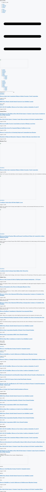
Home (3, 4)
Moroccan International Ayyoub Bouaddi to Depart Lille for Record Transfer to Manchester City (22, 374)
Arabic (5, 76)
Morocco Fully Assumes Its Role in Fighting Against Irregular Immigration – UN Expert (20, 279)
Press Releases (4, 75)
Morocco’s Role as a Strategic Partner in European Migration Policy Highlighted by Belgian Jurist (22, 359)
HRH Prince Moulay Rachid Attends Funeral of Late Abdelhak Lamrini (16, 101)
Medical (3, 72)
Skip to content (2, 0)
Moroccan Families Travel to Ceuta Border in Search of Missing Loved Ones (17, 123)
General (3, 69)
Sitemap (3, 7)
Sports (3, 73)
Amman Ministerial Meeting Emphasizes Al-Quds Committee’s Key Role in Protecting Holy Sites (22, 317)
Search (1, 91)
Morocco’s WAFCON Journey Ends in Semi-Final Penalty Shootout (15, 379)
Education (4, 71)
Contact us (4, 5)
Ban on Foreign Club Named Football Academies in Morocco (14, 389)
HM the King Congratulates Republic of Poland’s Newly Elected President (17, 330)
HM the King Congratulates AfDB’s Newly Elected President (14, 334)
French (5, 78)
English (5, 77)
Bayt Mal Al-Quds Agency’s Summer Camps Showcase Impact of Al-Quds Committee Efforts (21, 119)
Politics (3, 74)
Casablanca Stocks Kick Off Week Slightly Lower (11, 202)
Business (3, 70)
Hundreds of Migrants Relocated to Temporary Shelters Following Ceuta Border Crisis (20, 136)
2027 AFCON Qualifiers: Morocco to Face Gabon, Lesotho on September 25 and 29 (19, 107)
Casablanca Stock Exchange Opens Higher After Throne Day (14, 270)
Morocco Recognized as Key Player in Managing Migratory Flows (15, 286)
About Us (4, 6)
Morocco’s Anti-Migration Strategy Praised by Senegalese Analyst (15, 348)
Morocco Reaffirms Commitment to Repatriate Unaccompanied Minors (16, 311)
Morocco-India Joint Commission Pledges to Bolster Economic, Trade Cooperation (19, 96)
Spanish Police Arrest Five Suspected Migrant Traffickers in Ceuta (15, 128)
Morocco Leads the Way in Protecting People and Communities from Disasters (18, 132)
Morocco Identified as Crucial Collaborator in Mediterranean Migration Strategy (18, 354)
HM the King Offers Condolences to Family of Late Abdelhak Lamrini (16, 338)
